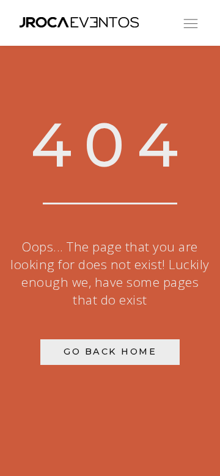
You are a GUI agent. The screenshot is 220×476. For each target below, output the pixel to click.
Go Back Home (110, 351)
